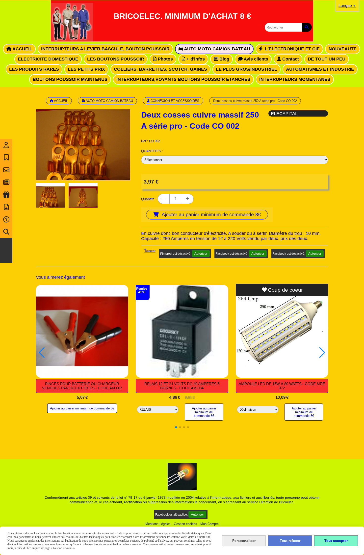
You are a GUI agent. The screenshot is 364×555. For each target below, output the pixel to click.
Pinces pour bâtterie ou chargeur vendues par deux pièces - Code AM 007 (82, 386)
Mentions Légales (158, 524)
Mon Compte (209, 524)
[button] (176, 427)
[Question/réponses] (6, 219)
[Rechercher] (307, 27)
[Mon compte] (6, 145)
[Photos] (6, 207)
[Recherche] (6, 232)
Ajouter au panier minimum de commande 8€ (82, 408)
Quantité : (148, 199)
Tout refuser (290, 541)
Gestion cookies (185, 524)
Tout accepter (336, 541)
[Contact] (6, 170)
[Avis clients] (6, 157)
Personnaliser (244, 541)
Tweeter (150, 251)
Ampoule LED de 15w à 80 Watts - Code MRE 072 (282, 386)
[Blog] (6, 182)
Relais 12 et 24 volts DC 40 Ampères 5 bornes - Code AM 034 (181, 386)
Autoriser (200, 253)
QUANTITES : (152, 151)
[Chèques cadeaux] (6, 194)
